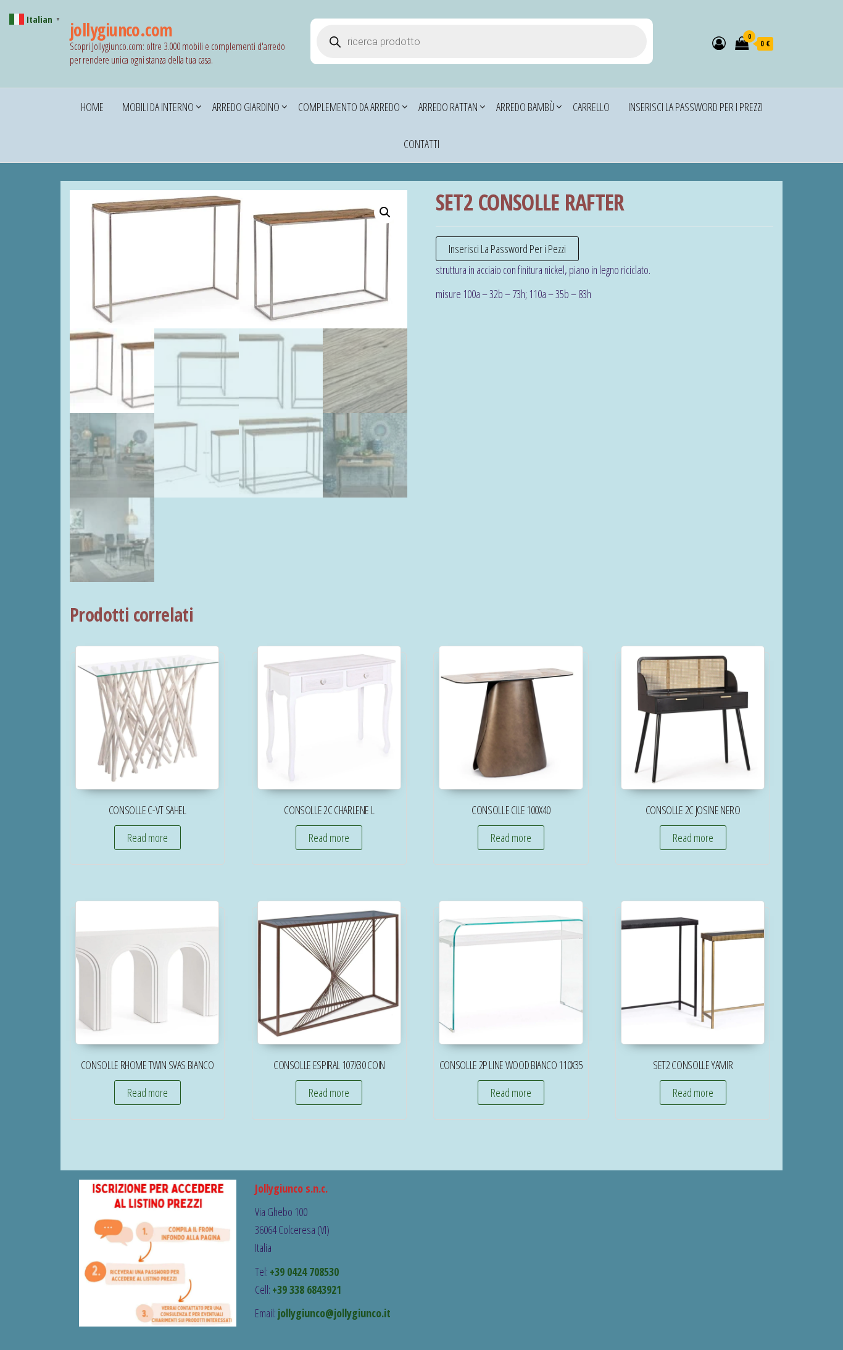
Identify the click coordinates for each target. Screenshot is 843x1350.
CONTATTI (421, 143)
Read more (147, 837)
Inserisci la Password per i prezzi (695, 106)
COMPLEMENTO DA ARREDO (349, 106)
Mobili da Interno (158, 106)
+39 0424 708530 (304, 1271)
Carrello (591, 106)
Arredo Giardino (246, 106)
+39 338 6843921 (306, 1289)
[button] (385, 212)
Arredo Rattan (448, 106)
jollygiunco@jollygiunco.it (334, 1313)
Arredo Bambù (525, 106)
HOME (92, 106)
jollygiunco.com (121, 29)
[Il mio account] (719, 42)
